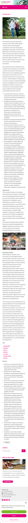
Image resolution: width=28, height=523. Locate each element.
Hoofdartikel (6, 346)
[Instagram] (5, 500)
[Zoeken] (23, 450)
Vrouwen (5, 354)
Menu (5, 7)
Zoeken (5, 447)
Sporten (5, 358)
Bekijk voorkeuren (14, 519)
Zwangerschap (7, 356)
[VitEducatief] (14, 2)
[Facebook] (3, 500)
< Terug (6, 442)
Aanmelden (7, 481)
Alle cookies (14, 511)
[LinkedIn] (7, 500)
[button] (26, 503)
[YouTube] (9, 500)
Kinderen (5, 348)
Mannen (5, 352)
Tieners (5, 350)
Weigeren (14, 515)
